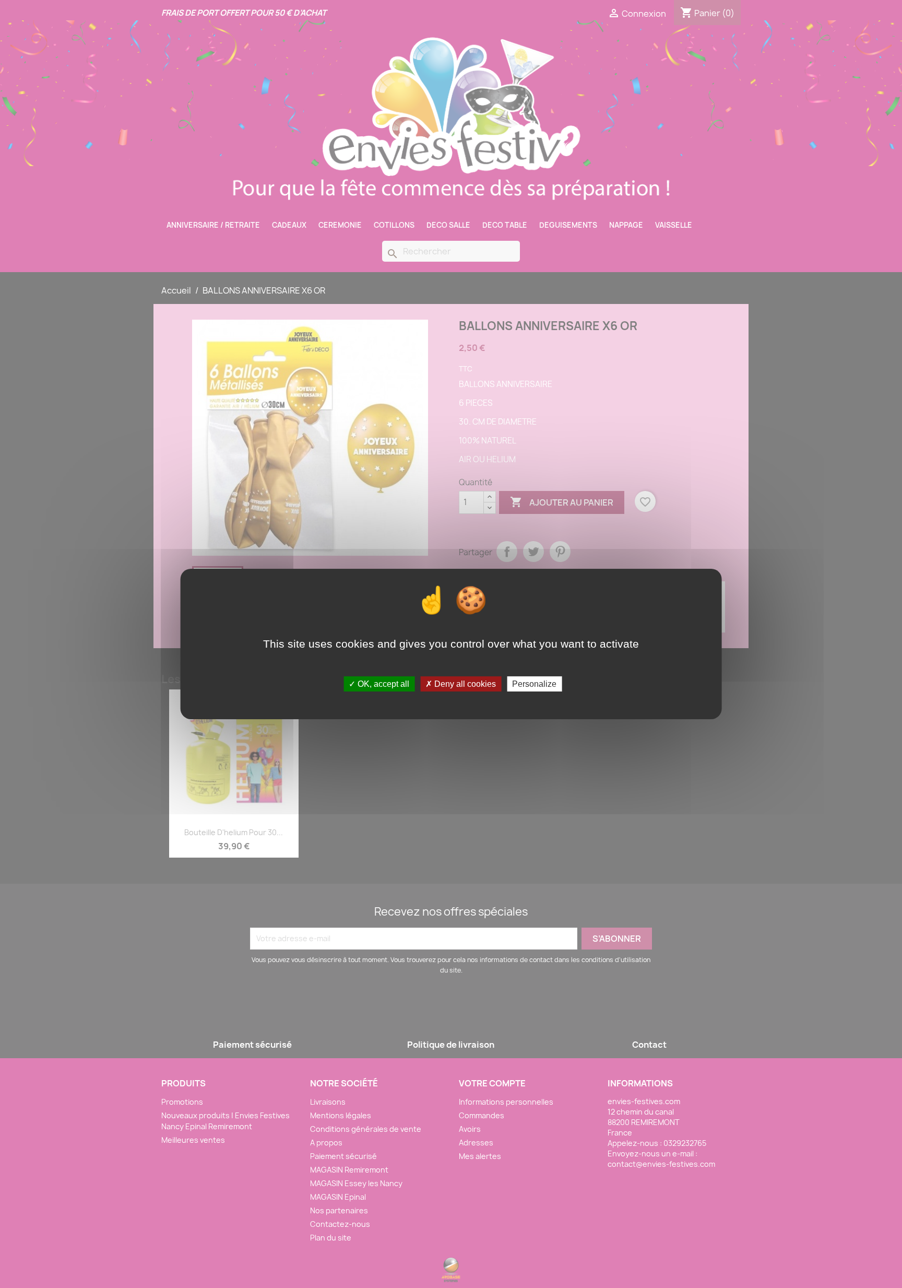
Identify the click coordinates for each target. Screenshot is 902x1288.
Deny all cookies (464, 684)
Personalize (534, 684)
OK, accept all (382, 684)
